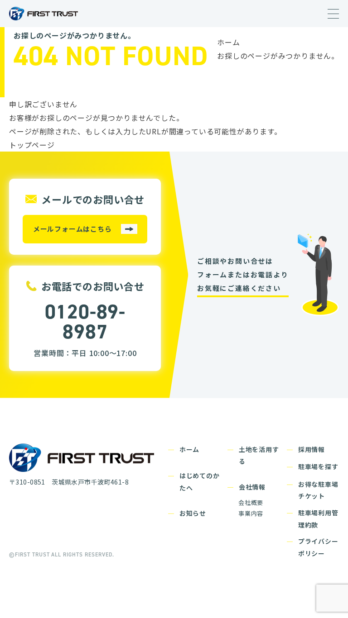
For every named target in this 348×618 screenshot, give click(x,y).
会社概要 (250, 502)
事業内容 (250, 513)
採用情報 (311, 449)
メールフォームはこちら (72, 228)
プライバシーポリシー (318, 547)
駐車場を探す (318, 466)
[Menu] (333, 14)
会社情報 (252, 486)
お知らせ (192, 513)
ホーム (228, 42)
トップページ (32, 144)
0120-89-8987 (85, 322)
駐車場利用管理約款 (318, 518)
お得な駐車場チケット (318, 490)
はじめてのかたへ (199, 481)
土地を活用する (259, 455)
